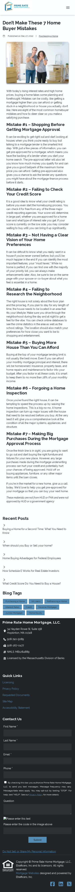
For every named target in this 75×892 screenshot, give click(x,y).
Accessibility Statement (16, 707)
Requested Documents (16, 695)
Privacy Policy (11, 688)
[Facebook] (52, 884)
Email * (7, 754)
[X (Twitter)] (69, 884)
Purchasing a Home (48, 36)
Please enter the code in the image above (27, 824)
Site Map (8, 701)
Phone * (8, 768)
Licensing (8, 682)
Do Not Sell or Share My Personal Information (29, 851)
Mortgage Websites (28, 873)
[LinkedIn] (61, 884)
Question (8, 801)
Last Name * (10, 740)
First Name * (10, 726)
